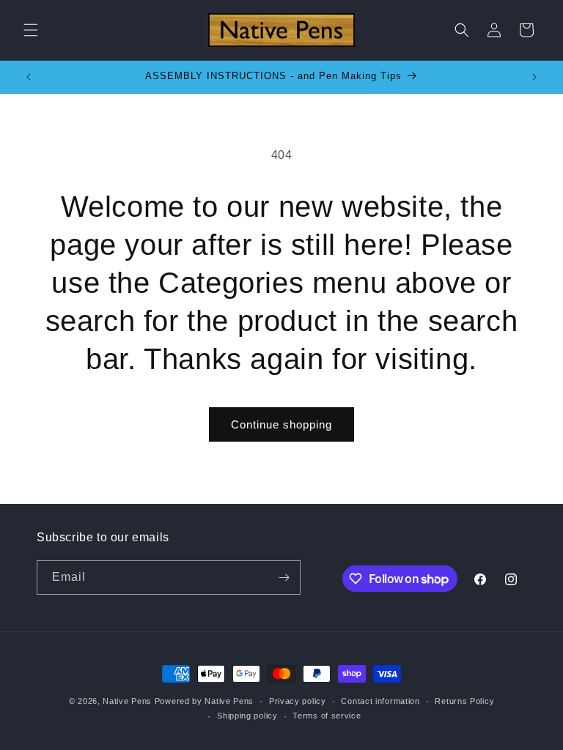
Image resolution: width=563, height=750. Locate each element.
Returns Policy (464, 701)
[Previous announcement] (28, 77)
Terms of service (326, 715)
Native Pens (127, 701)
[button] (31, 30)
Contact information (380, 701)
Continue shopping (281, 424)
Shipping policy (247, 715)
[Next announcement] (534, 77)
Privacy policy (297, 701)
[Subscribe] (284, 577)
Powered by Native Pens (204, 701)
